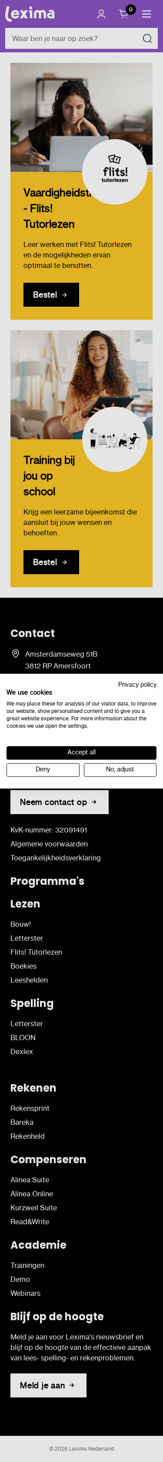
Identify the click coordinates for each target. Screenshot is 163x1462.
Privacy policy (137, 684)
